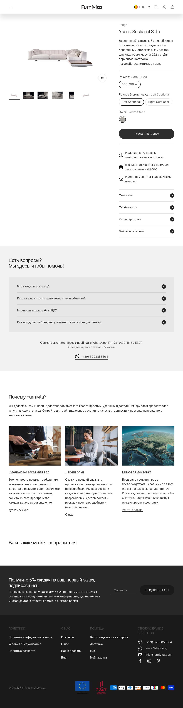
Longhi (123, 25)
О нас (69, 514)
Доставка (96, 644)
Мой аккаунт (98, 657)
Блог (64, 657)
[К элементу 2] (28, 96)
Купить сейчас (18, 510)
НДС (93, 651)
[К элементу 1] (14, 96)
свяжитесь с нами (147, 63)
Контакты (67, 637)
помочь (130, 181)
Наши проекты (71, 651)
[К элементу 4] (57, 96)
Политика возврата (22, 651)
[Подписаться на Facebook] (140, 661)
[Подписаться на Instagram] (149, 661)
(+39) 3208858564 (94, 356)
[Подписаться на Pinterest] (158, 661)
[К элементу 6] (86, 96)
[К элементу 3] (43, 96)
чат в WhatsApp (156, 648)
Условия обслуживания (25, 644)
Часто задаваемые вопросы (109, 637)
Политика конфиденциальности (31, 637)
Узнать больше (132, 510)
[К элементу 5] (71, 96)
